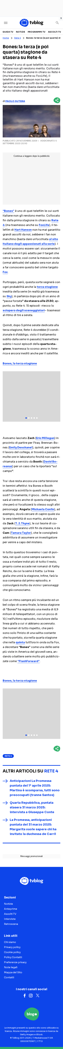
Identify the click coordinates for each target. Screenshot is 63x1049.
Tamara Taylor (21, 533)
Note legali (10, 967)
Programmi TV (36, 32)
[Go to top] (56, 1038)
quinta (20, 642)
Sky (9, 296)
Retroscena (11, 924)
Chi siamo (10, 942)
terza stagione (47, 287)
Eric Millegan (45, 438)
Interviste (10, 918)
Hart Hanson (23, 230)
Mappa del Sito (13, 972)
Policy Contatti (13, 957)
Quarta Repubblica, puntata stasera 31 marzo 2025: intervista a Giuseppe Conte (32, 807)
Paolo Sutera (15, 101)
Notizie (20, 32)
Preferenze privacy (15, 962)
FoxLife (44, 225)
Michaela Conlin (43, 509)
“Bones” (8, 211)
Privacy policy (12, 947)
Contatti (9, 977)
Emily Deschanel (20, 447)
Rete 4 (17, 38)
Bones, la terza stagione (20, 363)
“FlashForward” (28, 661)
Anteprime (10, 908)
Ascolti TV (54, 32)
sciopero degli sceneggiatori (24, 310)
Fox (5, 272)
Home (6, 38)
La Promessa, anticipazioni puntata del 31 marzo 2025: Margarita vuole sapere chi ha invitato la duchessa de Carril (33, 827)
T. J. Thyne (22, 523)
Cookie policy (12, 952)
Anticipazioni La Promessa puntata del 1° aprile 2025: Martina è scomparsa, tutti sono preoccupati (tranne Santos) (35, 788)
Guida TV (8, 32)
